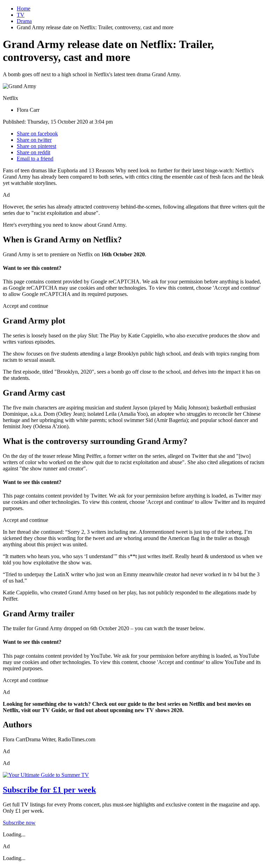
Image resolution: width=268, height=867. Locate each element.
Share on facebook (37, 133)
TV (20, 15)
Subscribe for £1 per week (49, 789)
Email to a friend (35, 159)
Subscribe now (19, 823)
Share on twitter (34, 140)
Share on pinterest (36, 146)
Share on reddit (33, 152)
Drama (24, 21)
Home (23, 8)
